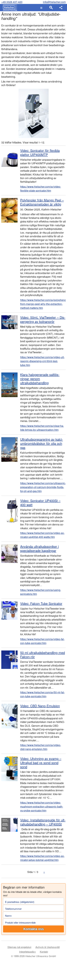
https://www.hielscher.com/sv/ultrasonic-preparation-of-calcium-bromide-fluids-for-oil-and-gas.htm (43, 487)
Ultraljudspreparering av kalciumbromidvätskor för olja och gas (41, 443)
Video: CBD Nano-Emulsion (40, 705)
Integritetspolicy (27, 951)
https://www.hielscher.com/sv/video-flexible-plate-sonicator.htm (40, 188)
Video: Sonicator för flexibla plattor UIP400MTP (40, 152)
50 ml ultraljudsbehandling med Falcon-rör (42, 654)
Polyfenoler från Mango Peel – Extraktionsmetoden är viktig (42, 202)
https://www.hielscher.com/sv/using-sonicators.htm (40, 592)
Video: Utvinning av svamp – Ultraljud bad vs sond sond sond (40, 762)
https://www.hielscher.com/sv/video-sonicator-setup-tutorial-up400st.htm (42, 858)
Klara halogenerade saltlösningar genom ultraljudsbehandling (40, 378)
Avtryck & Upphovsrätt (47, 947)
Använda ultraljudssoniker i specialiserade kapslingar (39, 548)
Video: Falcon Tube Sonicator (41, 603)
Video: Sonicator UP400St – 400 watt (40, 502)
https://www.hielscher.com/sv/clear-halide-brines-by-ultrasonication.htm (42, 428)
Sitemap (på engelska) (19, 947)
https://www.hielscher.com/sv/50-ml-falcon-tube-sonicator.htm (42, 694)
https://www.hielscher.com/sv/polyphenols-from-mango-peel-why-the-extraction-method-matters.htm (43, 304)
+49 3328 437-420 (11, 2)
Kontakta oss (33, 929)
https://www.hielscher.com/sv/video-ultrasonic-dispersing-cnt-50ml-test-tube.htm (42, 361)
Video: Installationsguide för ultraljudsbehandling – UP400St (43, 822)
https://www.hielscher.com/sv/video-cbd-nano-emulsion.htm (40, 747)
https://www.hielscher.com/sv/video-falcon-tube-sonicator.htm (42, 641)
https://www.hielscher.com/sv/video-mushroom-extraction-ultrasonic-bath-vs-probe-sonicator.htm (41, 806)
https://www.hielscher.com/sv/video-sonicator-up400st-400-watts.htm (42, 535)
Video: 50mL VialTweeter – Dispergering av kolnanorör (42, 319)
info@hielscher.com (54, 2)
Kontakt (44, 951)
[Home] (9, 7)
